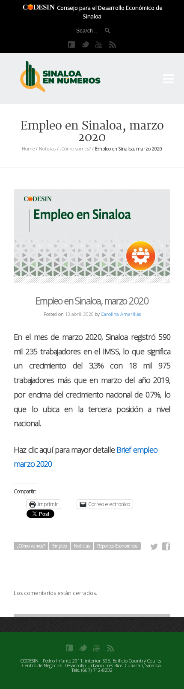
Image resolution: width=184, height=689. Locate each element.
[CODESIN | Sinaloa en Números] (69, 77)
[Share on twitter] (154, 547)
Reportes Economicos (117, 546)
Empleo (59, 546)
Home (28, 148)
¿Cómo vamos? (75, 148)
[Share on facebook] (166, 547)
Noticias (47, 148)
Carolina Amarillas (121, 314)
